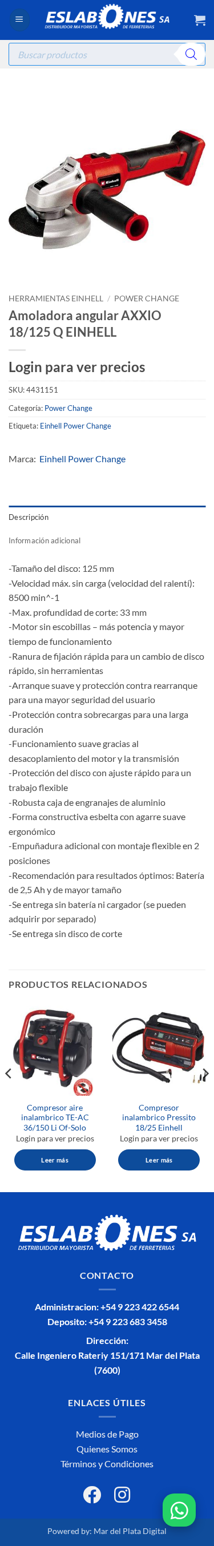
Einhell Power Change (75, 425)
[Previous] (9, 1097)
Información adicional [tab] (44, 540)
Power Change (146, 298)
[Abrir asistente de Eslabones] (179, 1510)
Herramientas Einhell (56, 298)
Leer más (54, 1160)
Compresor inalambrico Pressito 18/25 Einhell (159, 1117)
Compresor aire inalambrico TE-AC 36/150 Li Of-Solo (55, 1117)
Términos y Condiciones (107, 1463)
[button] (20, 20)
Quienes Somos (107, 1448)
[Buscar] (191, 54)
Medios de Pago (107, 1433)
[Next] (205, 1097)
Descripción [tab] (29, 517)
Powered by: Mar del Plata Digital (107, 1531)
